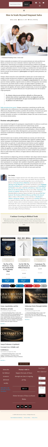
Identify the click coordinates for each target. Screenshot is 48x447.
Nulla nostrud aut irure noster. (9, 107)
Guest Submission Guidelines (16, 417)
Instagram (16, 198)
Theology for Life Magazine (15, 184)
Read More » (3, 323)
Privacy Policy (27, 417)
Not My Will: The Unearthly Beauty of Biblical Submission (24, 266)
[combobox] (15, 4)
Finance (31, 19)
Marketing (35, 19)
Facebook (38, 196)
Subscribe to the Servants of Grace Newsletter (5, 389)
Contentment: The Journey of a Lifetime (40, 265)
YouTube (22, 198)
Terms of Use (34, 417)
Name (39, 376)
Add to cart (8, 280)
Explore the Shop (24, 230)
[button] (24, 10)
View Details (8, 278)
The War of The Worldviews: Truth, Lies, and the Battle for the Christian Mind (8, 267)
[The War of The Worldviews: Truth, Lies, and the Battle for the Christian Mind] (8, 247)
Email (39, 381)
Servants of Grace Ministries (21, 183)
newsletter (37, 198)
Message (40, 385)
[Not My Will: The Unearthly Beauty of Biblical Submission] (24, 247)
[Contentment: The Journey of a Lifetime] (40, 247)
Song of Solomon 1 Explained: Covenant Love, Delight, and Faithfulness (10, 347)
